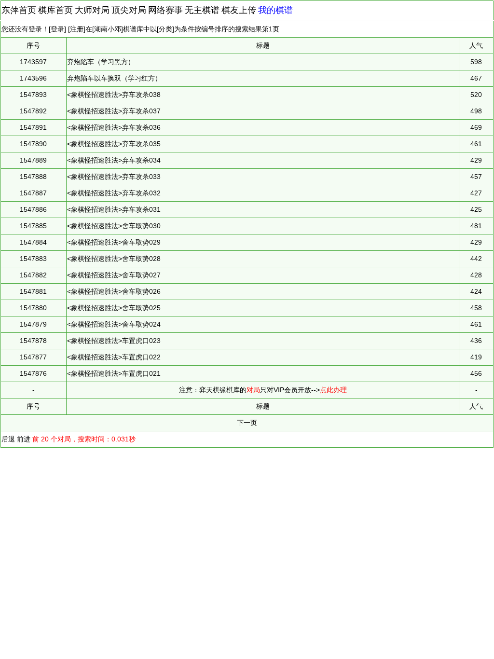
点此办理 (333, 390)
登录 (57, 29)
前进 (23, 439)
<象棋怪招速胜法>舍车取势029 (114, 242)
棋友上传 (238, 10)
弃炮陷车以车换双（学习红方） (114, 78)
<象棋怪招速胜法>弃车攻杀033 (114, 176)
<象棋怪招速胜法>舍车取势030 (114, 226)
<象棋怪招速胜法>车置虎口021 (114, 373)
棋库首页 (55, 10)
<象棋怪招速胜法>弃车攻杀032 (114, 193)
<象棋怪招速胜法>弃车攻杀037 (114, 111)
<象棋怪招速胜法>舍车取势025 (114, 308)
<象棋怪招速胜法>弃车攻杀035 (114, 144)
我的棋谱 (275, 10)
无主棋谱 (202, 10)
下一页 (247, 422)
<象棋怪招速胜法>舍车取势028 (114, 258)
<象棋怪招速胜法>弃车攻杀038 (114, 94)
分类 (165, 29)
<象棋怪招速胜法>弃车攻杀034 (114, 160)
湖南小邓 (107, 29)
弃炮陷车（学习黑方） (101, 62)
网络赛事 (165, 10)
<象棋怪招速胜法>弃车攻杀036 (114, 127)
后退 (8, 439)
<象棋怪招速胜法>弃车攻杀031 (114, 209)
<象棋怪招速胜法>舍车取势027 (114, 275)
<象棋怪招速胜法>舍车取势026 (114, 291)
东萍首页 (18, 10)
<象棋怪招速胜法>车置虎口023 (114, 340)
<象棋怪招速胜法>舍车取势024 (114, 324)
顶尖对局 (128, 10)
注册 (76, 29)
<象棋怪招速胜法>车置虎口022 (114, 357)
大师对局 (92, 10)
